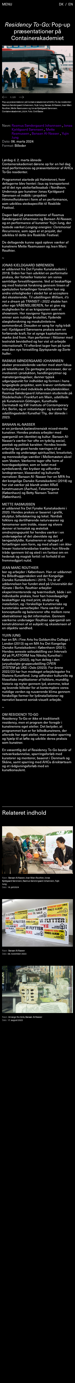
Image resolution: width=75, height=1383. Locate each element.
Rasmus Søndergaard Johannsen (36, 125)
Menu (7, 4)
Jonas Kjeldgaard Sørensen (42, 127)
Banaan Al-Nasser (45, 133)
